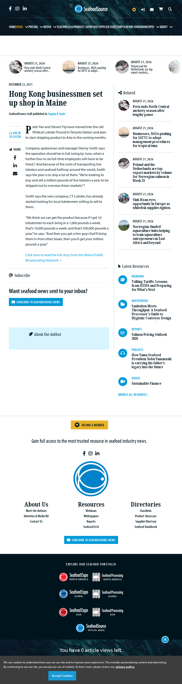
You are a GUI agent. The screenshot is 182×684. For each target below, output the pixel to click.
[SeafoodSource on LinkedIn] (25, 8)
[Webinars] (125, 279)
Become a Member (93, 425)
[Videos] (125, 381)
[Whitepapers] (125, 304)
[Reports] (125, 332)
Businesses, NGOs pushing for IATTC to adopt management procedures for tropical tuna (152, 139)
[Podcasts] (125, 353)
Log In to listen (15, 135)
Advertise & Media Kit (36, 516)
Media (47, 26)
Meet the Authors (36, 510)
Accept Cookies (62, 675)
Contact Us (36, 521)
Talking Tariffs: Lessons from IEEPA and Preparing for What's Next (152, 285)
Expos (150, 26)
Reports (91, 521)
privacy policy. (125, 666)
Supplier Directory (110, 26)
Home (12, 26)
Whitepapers (91, 516)
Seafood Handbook (135, 26)
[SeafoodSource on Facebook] (10, 8)
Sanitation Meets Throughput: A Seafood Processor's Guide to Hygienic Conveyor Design (151, 312)
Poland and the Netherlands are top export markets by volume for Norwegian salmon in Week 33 (152, 172)
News (19, 26)
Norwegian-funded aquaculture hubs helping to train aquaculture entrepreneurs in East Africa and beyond (151, 234)
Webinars (91, 510)
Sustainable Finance (146, 383)
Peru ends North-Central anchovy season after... (37, 69)
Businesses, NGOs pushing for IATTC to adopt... (92, 69)
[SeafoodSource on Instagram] (17, 8)
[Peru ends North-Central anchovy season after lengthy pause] (15, 67)
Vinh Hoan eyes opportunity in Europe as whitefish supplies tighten (151, 203)
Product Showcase (86, 26)
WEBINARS (138, 276)
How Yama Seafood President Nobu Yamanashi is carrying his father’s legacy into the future (151, 361)
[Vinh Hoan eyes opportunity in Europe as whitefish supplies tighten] (175, 67)
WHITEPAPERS (140, 300)
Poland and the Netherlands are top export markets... (141, 69)
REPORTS (137, 329)
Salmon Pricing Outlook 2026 (149, 336)
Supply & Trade (56, 113)
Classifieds (146, 510)
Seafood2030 (65, 26)
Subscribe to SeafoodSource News (37, 302)
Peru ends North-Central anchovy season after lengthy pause (151, 110)
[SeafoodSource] (91, 9)
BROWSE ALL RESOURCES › (133, 394)
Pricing (33, 26)
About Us (36, 504)
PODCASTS (137, 349)
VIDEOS (136, 378)
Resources (91, 504)
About (164, 26)
